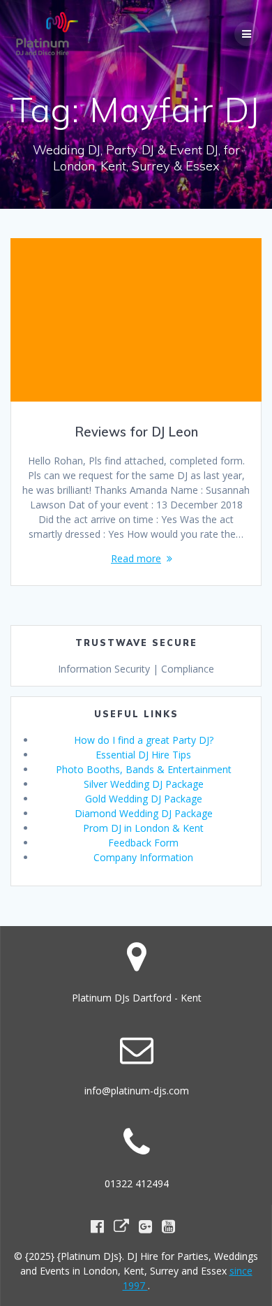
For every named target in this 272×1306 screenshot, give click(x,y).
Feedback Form (143, 842)
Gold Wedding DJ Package (143, 798)
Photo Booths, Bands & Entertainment (144, 769)
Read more (136, 558)
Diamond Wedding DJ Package (144, 813)
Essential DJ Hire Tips (143, 754)
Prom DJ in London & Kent (143, 828)
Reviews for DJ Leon (136, 432)
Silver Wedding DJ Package (144, 784)
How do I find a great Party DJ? (143, 740)
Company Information (143, 857)
